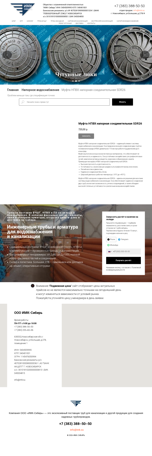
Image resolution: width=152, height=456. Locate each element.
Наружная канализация (78, 21)
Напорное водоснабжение (127, 21)
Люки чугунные (65, 23)
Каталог (30, 21)
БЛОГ (14, 21)
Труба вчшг (42, 21)
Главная (13, 90)
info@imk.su (139, 10)
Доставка (79, 23)
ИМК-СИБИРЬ (79, 435)
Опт (21, 21)
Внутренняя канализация (102, 21)
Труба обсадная (57, 21)
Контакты (91, 23)
